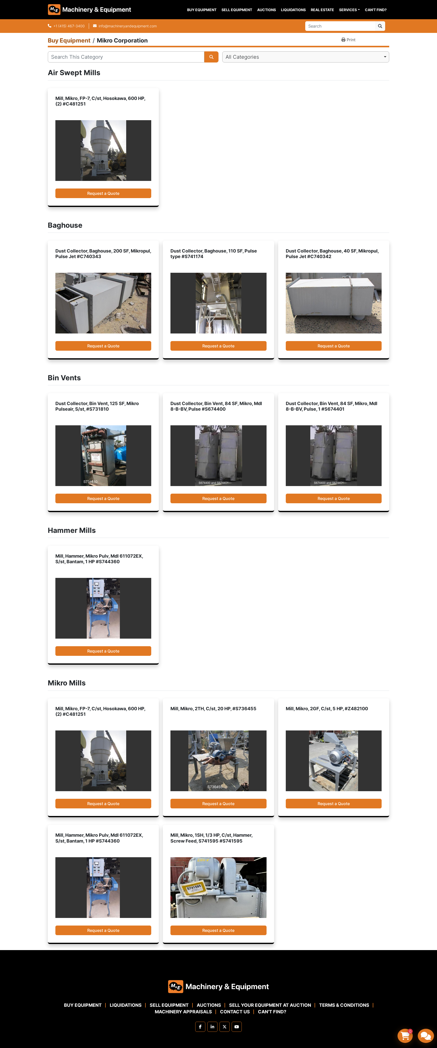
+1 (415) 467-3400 (69, 26)
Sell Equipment (237, 10)
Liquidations (293, 10)
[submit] (380, 26)
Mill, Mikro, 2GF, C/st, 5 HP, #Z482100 (327, 708)
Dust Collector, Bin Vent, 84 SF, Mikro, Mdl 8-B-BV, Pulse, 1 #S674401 (331, 406)
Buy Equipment (201, 10)
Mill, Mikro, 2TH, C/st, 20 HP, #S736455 (213, 708)
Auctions (266, 10)
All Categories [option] (242, 57)
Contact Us (235, 1011)
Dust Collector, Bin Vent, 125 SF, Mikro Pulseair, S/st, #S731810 (97, 406)
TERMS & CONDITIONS (344, 1005)
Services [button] (348, 10)
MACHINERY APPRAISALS (183, 1011)
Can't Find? (376, 10)
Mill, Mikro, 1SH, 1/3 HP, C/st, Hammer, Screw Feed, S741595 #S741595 (211, 838)
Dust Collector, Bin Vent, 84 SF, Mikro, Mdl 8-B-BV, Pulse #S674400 (216, 406)
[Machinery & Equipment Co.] (218, 986)
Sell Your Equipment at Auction (270, 1005)
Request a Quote (103, 193)
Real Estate (322, 10)
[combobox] (305, 56)
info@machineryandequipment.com (128, 26)
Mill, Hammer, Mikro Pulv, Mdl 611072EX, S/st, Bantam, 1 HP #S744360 (99, 558)
